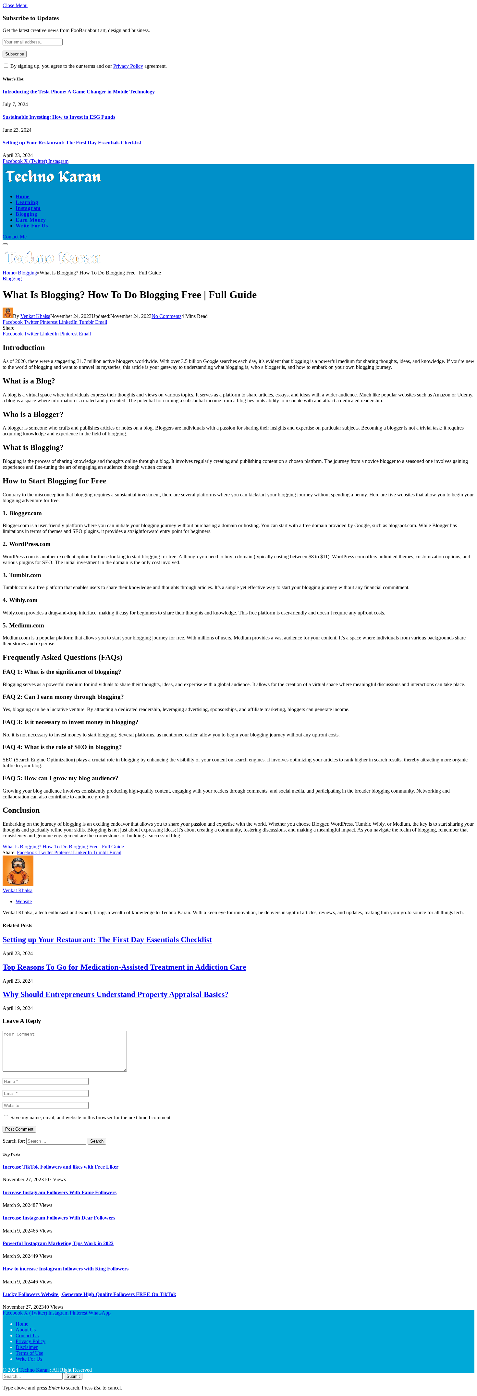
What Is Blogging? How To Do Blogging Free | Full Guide (63, 846)
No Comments (166, 316)
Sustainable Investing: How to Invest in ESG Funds (59, 117)
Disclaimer (27, 1347)
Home (23, 196)
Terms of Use (29, 1353)
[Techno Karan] (54, 185)
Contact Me (15, 236)
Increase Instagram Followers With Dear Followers (59, 1217)
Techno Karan (34, 1370)
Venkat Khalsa (35, 316)
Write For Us (32, 225)
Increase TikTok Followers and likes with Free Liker (60, 1167)
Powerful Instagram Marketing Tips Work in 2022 (58, 1243)
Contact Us (27, 1335)
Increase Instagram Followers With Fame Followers (59, 1192)
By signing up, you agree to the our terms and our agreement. (88, 66)
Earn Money (31, 220)
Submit (73, 1376)
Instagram (28, 208)
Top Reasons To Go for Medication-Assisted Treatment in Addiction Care (124, 967)
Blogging (26, 214)
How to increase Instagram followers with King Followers (65, 1268)
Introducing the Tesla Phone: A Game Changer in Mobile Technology (79, 91)
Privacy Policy (128, 66)
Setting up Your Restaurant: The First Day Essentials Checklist (72, 142)
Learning (27, 202)
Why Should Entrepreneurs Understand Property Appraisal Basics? (115, 994)
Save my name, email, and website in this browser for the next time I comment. (91, 1117)
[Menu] (5, 244)
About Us (26, 1329)
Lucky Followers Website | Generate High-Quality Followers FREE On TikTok (89, 1294)
